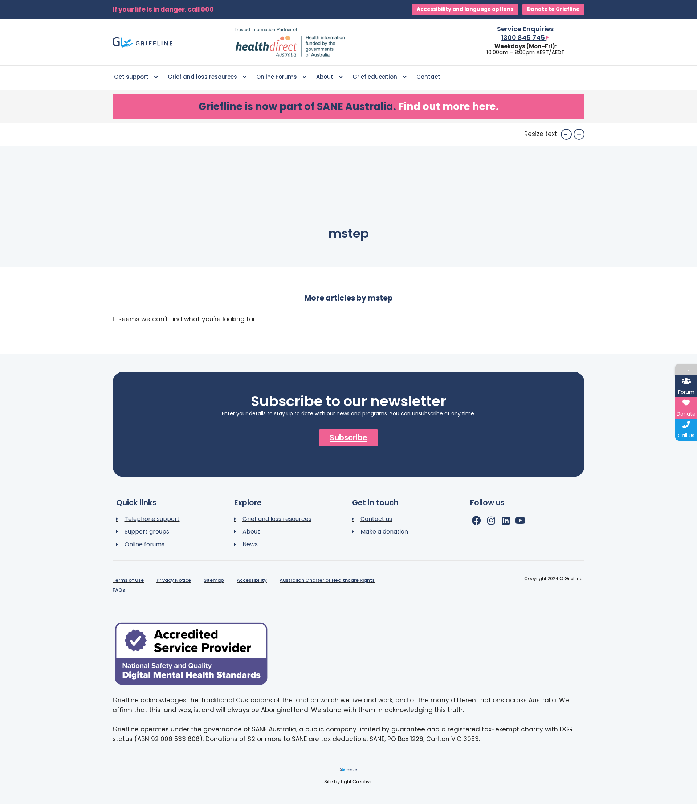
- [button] (566, 134)
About (324, 77)
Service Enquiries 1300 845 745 (525, 33)
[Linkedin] (505, 520)
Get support (131, 77)
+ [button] (579, 134)
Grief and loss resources (202, 77)
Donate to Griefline (553, 9)
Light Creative (357, 781)
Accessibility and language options (465, 9)
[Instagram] (491, 520)
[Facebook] (476, 520)
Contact (428, 77)
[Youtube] (520, 520)
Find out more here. (448, 106)
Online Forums (276, 77)
